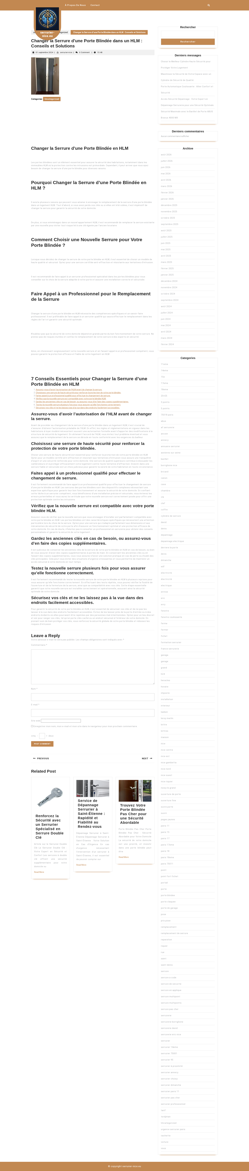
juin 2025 (165, 243)
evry (163, 604)
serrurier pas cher (170, 1098)
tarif (163, 1110)
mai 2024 (166, 325)
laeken (164, 712)
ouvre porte (167, 807)
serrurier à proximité (172, 1066)
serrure (165, 971)
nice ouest (166, 775)
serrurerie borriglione (172, 1022)
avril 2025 (166, 256)
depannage (167, 535)
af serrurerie (167, 427)
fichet (164, 636)
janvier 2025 (167, 275)
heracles (165, 680)
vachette (166, 1135)
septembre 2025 (169, 224)
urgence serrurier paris (173, 1129)
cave (163, 484)
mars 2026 (166, 186)
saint (163, 958)
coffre (164, 509)
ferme (164, 623)
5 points (165, 408)
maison (165, 737)
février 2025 (167, 268)
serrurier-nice (66, 52)
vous (163, 1148)
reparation (166, 939)
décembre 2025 (169, 205)
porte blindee (168, 895)
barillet (164, 459)
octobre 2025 (168, 218)
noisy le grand (168, 788)
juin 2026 (165, 167)
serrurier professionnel (173, 1104)
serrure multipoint (170, 996)
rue (162, 952)
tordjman (166, 1117)
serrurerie (166, 1015)
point (163, 870)
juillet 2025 (167, 237)
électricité (166, 579)
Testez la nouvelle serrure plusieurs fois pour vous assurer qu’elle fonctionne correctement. (78, 405)
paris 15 (165, 832)
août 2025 (166, 230)
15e (163, 377)
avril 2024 (166, 332)
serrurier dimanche (171, 1085)
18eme (164, 389)
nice (163, 743)
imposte (165, 693)
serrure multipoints (171, 1003)
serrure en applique (171, 990)
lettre (164, 724)
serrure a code (168, 977)
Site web (35, 721)
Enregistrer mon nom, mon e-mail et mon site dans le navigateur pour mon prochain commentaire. (86, 726)
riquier (164, 946)
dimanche (166, 560)
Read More (39, 872)
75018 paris (167, 415)
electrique (166, 585)
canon (164, 478)
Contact (95, 5)
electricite (166, 573)
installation (167, 699)
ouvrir (164, 813)
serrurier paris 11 (170, 1091)
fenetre (165, 611)
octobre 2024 (168, 294)
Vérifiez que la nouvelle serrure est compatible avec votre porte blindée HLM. (71, 399)
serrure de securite (171, 984)
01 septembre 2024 (44, 52)
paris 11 (165, 826)
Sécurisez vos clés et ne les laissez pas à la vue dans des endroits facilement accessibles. (78, 408)
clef (163, 503)
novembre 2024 (169, 287)
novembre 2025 (169, 211)
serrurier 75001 (169, 1053)
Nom (34, 689)
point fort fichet (169, 876)
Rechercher (188, 27)
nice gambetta (169, 762)
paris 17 (165, 838)
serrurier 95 (167, 1060)
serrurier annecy (169, 1072)
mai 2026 (166, 173)
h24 (163, 674)
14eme (164, 370)
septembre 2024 (169, 300)
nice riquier (167, 781)
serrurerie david (169, 1028)
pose (163, 914)
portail (164, 883)
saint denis (167, 965)
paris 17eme (167, 845)
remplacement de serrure (174, 933)
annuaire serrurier (170, 446)
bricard (164, 472)
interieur (165, 705)
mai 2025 (166, 249)
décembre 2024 (169, 281)
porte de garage (169, 908)
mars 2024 (166, 338)
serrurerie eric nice (171, 1034)
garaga (164, 655)
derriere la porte (169, 547)
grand (164, 668)
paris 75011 (167, 864)
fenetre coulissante (171, 617)
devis (164, 554)
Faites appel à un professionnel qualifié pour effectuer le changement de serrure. (73, 396)
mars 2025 (166, 262)
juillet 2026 (167, 161)
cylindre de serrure (171, 516)
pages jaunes (168, 819)
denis (164, 528)
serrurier (165, 1041)
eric (163, 598)
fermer (164, 630)
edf (163, 566)
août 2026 (166, 154)
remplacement (169, 927)
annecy (165, 440)
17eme (164, 383)
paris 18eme (167, 857)
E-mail (35, 704)
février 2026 (167, 192)
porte (164, 889)
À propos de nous (75, 5)
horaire (164, 687)
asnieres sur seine (171, 453)
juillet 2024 (167, 313)
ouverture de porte (171, 794)
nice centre (167, 750)
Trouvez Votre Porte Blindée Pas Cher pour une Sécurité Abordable (133, 814)
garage (164, 661)
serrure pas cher (170, 1009)
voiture (164, 1142)
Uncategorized (61, 32)
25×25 (164, 396)
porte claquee (168, 902)
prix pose (166, 920)
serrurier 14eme (169, 1047)
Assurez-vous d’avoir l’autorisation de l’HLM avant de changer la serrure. (69, 389)
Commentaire (39, 645)
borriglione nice (169, 465)
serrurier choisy (169, 1079)
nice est (165, 756)
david (164, 522)
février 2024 (167, 344)
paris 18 (165, 851)
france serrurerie (170, 649)
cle (162, 497)
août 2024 (166, 306)
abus (163, 421)
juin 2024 (165, 319)
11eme (164, 364)
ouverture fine (168, 800)
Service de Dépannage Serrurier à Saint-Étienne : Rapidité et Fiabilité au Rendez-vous (91, 814)
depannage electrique (172, 541)
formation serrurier (171, 642)
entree (164, 592)
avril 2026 (166, 180)
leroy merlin (167, 718)
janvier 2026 (167, 199)
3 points (165, 402)
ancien (164, 434)
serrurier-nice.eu (47, 34)
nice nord (166, 769)
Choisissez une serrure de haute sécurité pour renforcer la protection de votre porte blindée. (78, 392)
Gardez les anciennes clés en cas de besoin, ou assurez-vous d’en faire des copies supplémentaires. (82, 402)
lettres (164, 731)
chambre (165, 490)
